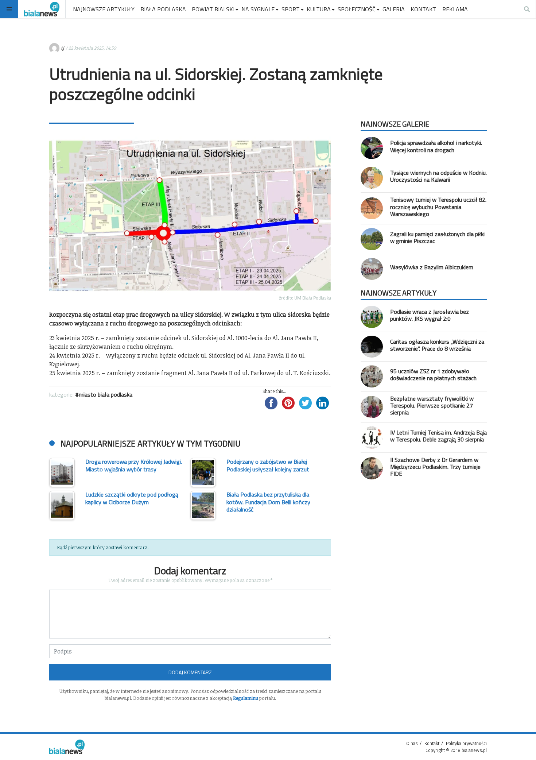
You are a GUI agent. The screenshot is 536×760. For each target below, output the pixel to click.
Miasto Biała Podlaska (105, 394)
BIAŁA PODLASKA (163, 9)
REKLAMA (455, 9)
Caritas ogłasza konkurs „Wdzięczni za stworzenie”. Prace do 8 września (437, 345)
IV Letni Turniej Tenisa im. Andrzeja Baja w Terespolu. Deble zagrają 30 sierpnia (438, 436)
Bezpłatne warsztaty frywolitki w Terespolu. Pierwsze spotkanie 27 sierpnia (432, 405)
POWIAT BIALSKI (213, 9)
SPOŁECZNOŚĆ (357, 9)
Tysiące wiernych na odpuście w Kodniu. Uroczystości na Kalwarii (438, 176)
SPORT (290, 9)
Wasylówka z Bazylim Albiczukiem (431, 267)
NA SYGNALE (258, 9)
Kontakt (431, 743)
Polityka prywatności (466, 743)
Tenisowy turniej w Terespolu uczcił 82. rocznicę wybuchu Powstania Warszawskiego (438, 206)
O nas (412, 743)
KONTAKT (423, 9)
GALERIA (393, 9)
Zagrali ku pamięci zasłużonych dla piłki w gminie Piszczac (437, 237)
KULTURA (319, 9)
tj (62, 48)
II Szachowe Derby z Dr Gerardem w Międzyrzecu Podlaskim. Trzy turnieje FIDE (435, 466)
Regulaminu (245, 698)
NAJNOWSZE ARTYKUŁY (104, 9)
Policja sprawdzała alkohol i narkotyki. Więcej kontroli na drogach (436, 146)
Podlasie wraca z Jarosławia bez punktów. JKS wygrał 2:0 (429, 315)
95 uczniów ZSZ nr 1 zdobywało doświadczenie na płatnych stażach (433, 374)
